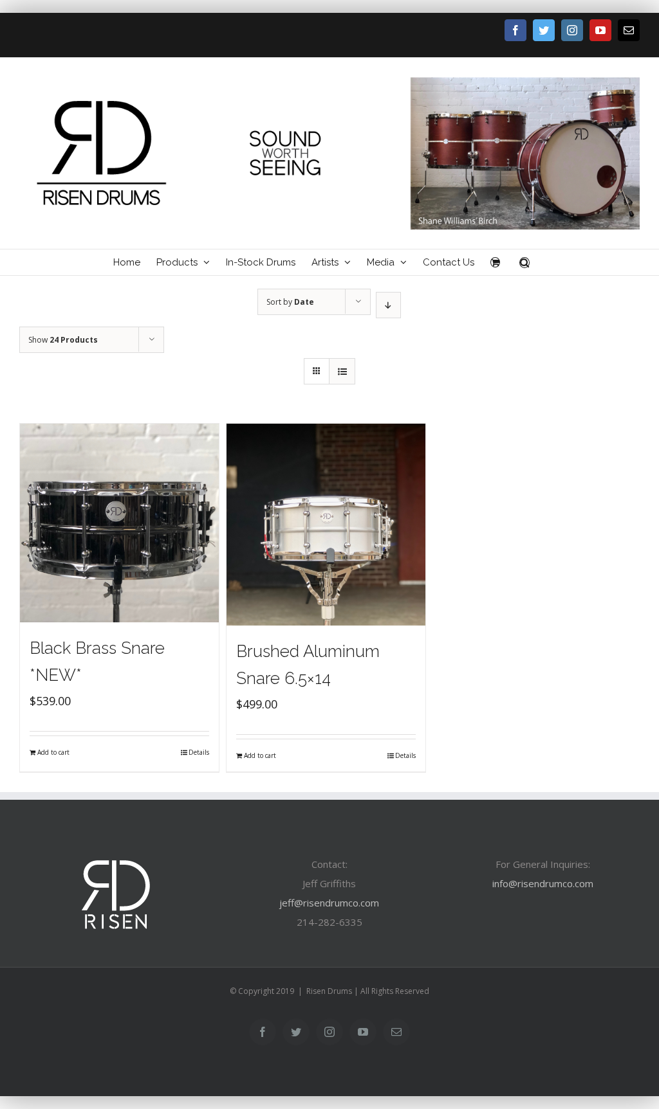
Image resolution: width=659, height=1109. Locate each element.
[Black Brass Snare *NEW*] (119, 523)
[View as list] (342, 371)
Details (199, 752)
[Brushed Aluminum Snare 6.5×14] (326, 525)
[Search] (524, 262)
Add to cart (53, 752)
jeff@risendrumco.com (329, 902)
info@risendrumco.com (542, 883)
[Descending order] (388, 305)
